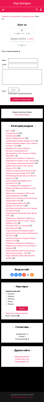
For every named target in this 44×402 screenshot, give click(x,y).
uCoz (31, 397)
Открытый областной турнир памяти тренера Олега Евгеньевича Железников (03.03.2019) (22, 233)
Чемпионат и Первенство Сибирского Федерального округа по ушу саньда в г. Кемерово (21, 245)
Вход (28, 115)
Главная (5, 16)
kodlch (31, 39)
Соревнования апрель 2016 (16, 203)
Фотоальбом (14, 16)
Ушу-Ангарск (22, 3)
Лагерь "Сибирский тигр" (15, 138)
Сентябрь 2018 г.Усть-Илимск (17, 226)
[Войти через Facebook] (20, 275)
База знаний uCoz (22, 362)
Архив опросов (22, 313)
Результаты (10, 313)
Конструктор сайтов (19, 397)
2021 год (9, 131)
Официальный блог (22, 357)
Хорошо (11, 296)
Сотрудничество (27, 16)
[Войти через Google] (28, 275)
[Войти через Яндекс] (24, 275)
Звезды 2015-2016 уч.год (15, 206)
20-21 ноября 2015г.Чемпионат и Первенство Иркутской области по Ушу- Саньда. (21, 188)
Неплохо (11, 299)
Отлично (11, 294)
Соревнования (11, 136)
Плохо (10, 301)
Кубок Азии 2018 (12, 228)
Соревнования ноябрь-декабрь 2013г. (20, 141)
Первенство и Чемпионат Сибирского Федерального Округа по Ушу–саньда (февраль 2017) (20, 220)
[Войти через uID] (12, 275)
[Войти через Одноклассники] (32, 275)
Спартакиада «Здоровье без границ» (20, 163)
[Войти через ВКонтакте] (16, 275)
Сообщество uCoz (22, 359)
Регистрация (20, 115)
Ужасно (11, 304)
